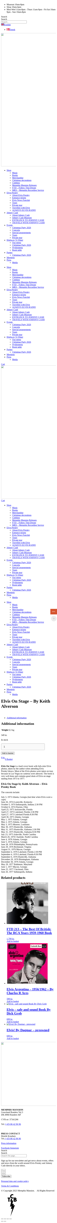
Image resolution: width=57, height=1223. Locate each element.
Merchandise (17, 178)
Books (15, 175)
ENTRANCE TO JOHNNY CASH (28, 220)
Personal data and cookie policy (15, 1181)
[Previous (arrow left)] (2, 1221)
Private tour (17, 205)
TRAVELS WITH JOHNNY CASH (28, 222)
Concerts (16, 230)
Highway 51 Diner (15, 240)
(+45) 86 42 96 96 (13, 1124)
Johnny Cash (12, 212)
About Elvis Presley (21, 195)
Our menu (16, 242)
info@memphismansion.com (13, 1129)
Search (4, 17)
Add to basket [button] (13, 941)
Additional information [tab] (17, 718)
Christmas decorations (21, 180)
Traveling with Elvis (21, 208)
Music (15, 173)
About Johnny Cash (21, 215)
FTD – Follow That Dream (24, 188)
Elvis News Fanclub (21, 200)
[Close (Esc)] (10, 1218)
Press (9, 260)
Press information (8, 1143)
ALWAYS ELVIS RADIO (24, 210)
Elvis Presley (12, 193)
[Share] (8, 1218)
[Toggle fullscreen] (5, 1218)
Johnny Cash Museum (22, 217)
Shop (9, 170)
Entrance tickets (19, 198)
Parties (9, 252)
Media (15, 262)
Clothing (16, 183)
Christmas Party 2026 (21, 227)
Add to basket (7, 753)
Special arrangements (21, 232)
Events (10, 225)
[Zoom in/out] (2, 1218)
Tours (14, 203)
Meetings (11, 257)
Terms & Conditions (10, 1186)
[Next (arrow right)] (5, 1221)
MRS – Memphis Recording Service (28, 190)
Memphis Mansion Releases (24, 185)
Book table (17, 250)
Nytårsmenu (17, 247)
